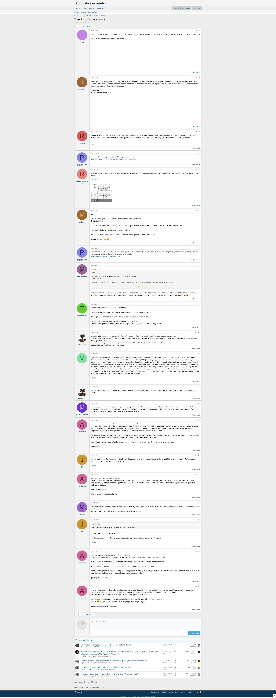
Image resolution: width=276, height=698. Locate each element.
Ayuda (196, 692)
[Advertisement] (145, 55)
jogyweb (83, 663)
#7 (199, 248)
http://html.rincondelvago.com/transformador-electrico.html (113, 159)
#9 (199, 304)
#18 (199, 520)
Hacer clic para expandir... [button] (146, 287)
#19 (199, 551)
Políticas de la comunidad (169, 692)
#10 (199, 332)
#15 (199, 455)
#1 (199, 31)
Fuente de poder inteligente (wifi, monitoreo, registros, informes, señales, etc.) (114, 660)
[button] (93, 8)
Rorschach (84, 656)
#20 (199, 586)
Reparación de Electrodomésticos (107, 676)
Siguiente (89, 26)
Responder (196, 72)
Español (79, 692)
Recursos (100, 8)
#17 (199, 503)
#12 (199, 387)
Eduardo (193, 662)
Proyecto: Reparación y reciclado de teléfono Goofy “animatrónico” (109, 674)
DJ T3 (194, 669)
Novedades (88, 8)
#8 (199, 265)
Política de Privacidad (185, 692)
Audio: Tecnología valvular (105, 656)
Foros (78, 8)
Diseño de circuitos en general (106, 669)
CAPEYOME (84, 669)
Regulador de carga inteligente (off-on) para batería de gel (106, 645)
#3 (199, 132)
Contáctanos (155, 692)
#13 (199, 403)
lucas (77, 23)
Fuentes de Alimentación (102, 663)
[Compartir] (196, 30)
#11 (199, 354)
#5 (199, 170)
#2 (199, 78)
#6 (199, 210)
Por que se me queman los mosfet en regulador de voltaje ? (106, 667)
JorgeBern (84, 676)
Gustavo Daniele (86, 647)
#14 (199, 420)
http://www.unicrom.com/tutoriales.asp (105, 256)
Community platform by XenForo (138, 696)
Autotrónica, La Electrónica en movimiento (113, 647)
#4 (199, 153)
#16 (199, 475)
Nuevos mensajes (80, 12)
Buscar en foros (92, 12)
